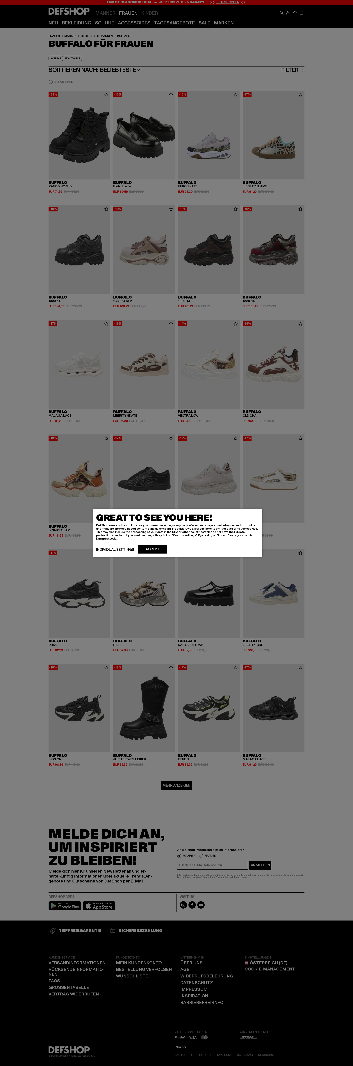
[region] (177, 533)
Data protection (107, 538)
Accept (152, 549)
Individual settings (115, 549)
